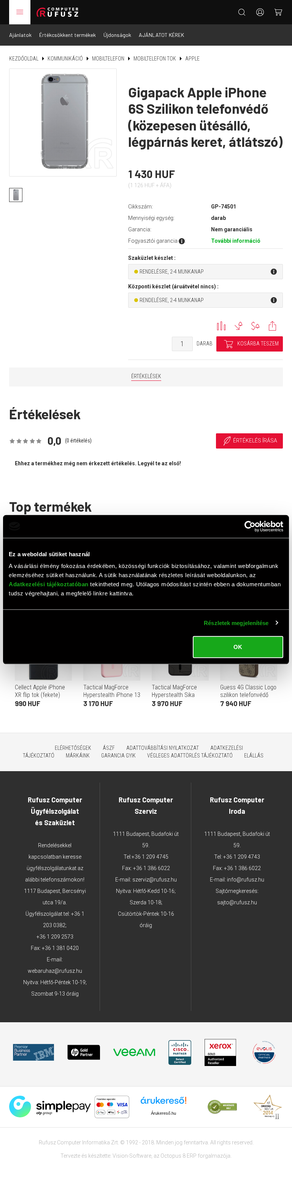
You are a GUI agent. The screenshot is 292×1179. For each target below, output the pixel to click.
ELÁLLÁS (253, 756)
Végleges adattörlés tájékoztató (190, 756)
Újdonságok (117, 35)
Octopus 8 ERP (178, 1156)
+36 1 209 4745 (150, 857)
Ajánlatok (20, 35)
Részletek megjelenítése (236, 622)
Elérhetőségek (73, 748)
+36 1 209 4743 (241, 857)
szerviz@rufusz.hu (154, 880)
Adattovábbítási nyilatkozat (162, 748)
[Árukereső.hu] (163, 1103)
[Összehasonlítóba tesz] (221, 326)
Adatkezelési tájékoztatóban (49, 584)
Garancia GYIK (118, 756)
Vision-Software (132, 1156)
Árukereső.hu (163, 1113)
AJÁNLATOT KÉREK (161, 35)
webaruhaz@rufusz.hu (55, 971)
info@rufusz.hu (245, 880)
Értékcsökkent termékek (67, 35)
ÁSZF (109, 748)
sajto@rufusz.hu (237, 902)
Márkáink (78, 756)
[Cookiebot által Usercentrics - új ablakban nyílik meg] (250, 526)
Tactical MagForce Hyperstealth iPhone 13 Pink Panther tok (111, 695)
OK (237, 647)
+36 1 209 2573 (54, 937)
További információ (235, 241)
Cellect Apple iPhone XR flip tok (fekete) (40, 691)
